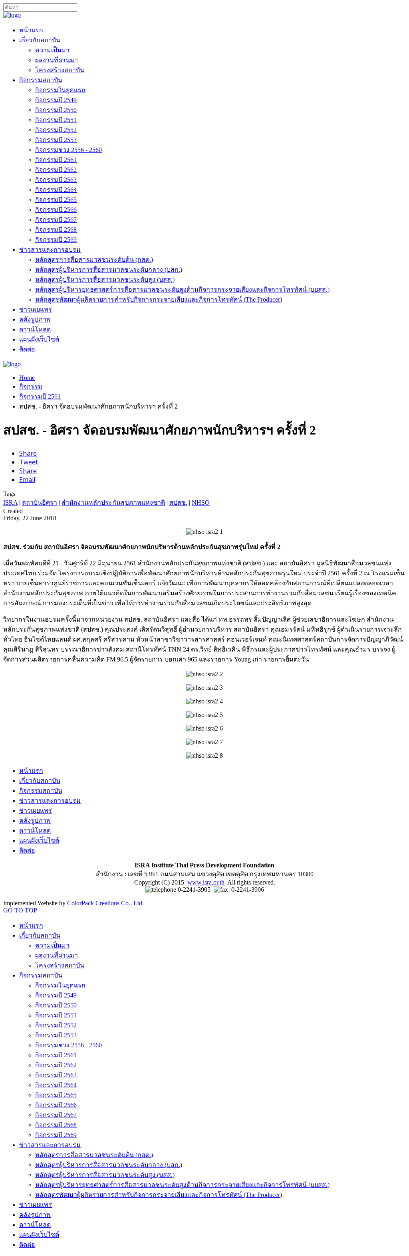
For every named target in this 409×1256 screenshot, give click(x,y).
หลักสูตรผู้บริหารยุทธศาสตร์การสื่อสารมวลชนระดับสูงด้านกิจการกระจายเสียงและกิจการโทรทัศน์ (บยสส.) (182, 289)
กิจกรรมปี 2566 (56, 209)
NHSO (201, 502)
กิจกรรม (30, 386)
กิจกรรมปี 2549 (56, 100)
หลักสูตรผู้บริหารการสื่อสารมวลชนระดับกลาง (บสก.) (108, 269)
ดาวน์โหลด (35, 329)
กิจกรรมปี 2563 (56, 179)
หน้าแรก (31, 30)
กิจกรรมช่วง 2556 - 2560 (68, 149)
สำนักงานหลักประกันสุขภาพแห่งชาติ (113, 502)
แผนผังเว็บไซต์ (39, 339)
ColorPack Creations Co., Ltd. (105, 903)
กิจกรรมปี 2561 (56, 159)
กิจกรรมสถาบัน (40, 80)
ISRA (10, 502)
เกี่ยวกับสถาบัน (39, 40)
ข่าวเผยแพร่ (35, 309)
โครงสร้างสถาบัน (59, 70)
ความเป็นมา (52, 50)
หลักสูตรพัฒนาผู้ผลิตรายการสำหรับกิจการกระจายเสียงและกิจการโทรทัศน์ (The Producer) (158, 299)
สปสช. (178, 502)
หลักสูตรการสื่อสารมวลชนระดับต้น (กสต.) (94, 259)
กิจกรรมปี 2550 (56, 110)
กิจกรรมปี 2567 (56, 219)
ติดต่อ (27, 349)
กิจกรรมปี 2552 (56, 129)
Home (27, 377)
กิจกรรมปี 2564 (56, 189)
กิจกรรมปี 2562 (56, 169)
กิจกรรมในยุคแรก (60, 90)
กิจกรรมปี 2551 (56, 120)
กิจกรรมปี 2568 (56, 229)
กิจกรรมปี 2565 (56, 199)
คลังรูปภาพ (35, 319)
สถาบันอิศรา (39, 502)
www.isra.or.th (206, 882)
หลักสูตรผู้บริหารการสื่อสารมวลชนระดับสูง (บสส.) (105, 279)
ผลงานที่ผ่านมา (56, 60)
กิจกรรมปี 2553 (56, 139)
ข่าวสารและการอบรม (50, 249)
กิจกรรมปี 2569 (56, 239)
